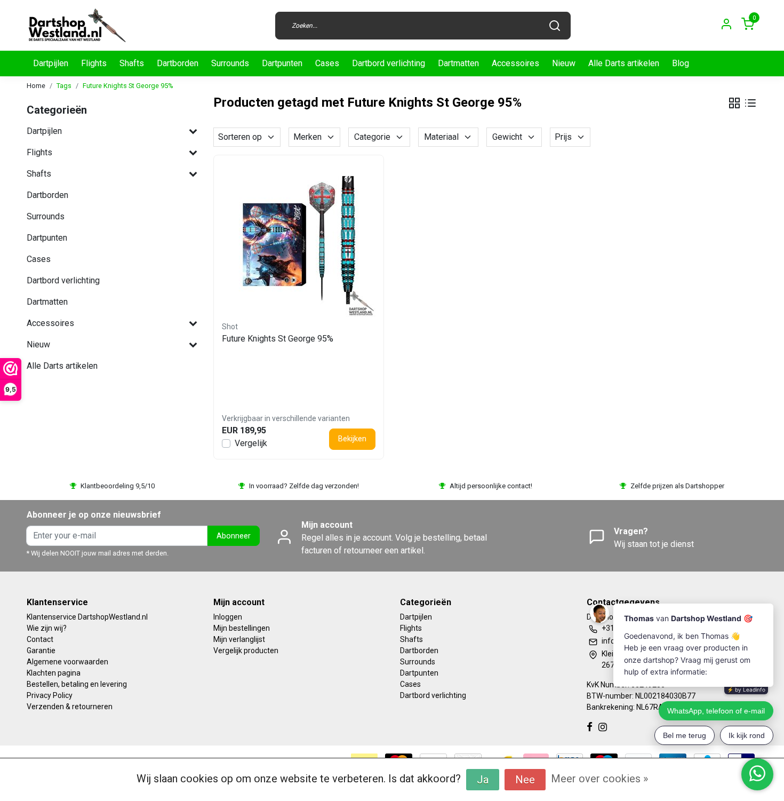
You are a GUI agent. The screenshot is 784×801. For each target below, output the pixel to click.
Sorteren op (240, 137)
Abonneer (234, 536)
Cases (327, 63)
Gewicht (507, 137)
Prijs (563, 137)
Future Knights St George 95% (128, 86)
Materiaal (441, 137)
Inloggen (227, 617)
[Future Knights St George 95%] (298, 240)
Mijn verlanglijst (239, 639)
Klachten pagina (54, 673)
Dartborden (177, 63)
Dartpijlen (50, 63)
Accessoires (515, 63)
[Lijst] (750, 103)
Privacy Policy (50, 695)
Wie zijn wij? (47, 628)
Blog (680, 63)
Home (36, 86)
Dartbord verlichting (388, 63)
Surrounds (230, 63)
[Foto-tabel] (734, 103)
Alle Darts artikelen (623, 63)
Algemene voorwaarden (67, 661)
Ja (483, 779)
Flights (94, 63)
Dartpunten (282, 63)
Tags (64, 86)
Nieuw (563, 63)
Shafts (131, 63)
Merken (307, 137)
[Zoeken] (554, 26)
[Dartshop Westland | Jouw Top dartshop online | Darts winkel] (77, 25)
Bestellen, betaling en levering (77, 684)
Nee (525, 779)
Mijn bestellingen (241, 628)
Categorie (372, 137)
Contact (40, 639)
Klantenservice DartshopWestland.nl (87, 617)
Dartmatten (458, 63)
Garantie (41, 650)
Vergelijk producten (245, 650)
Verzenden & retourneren (70, 706)
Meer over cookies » (599, 778)
